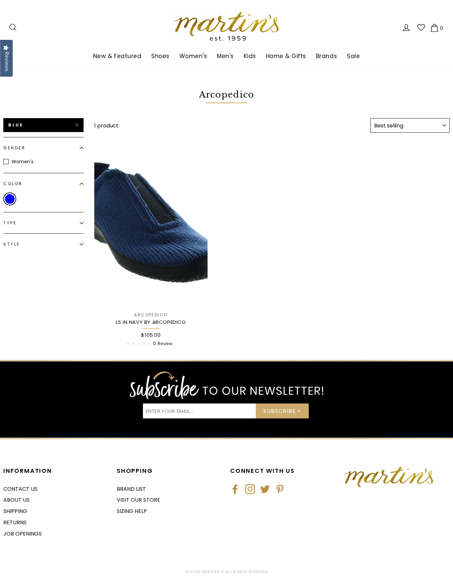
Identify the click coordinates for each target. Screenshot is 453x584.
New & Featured (117, 56)
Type (10, 223)
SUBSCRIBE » (282, 411)
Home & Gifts (286, 56)
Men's (225, 56)
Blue (15, 125)
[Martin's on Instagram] (250, 489)
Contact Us (20, 489)
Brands (326, 56)
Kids (250, 56)
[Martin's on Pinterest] (280, 489)
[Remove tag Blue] (10, 199)
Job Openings (22, 534)
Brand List (131, 489)
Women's (193, 56)
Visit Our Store (138, 500)
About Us (16, 500)
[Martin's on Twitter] (265, 489)
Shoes (160, 56)
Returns (15, 522)
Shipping (15, 511)
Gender (14, 148)
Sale (353, 56)
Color (13, 183)
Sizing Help (132, 511)
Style (11, 244)
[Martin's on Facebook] (235, 489)
